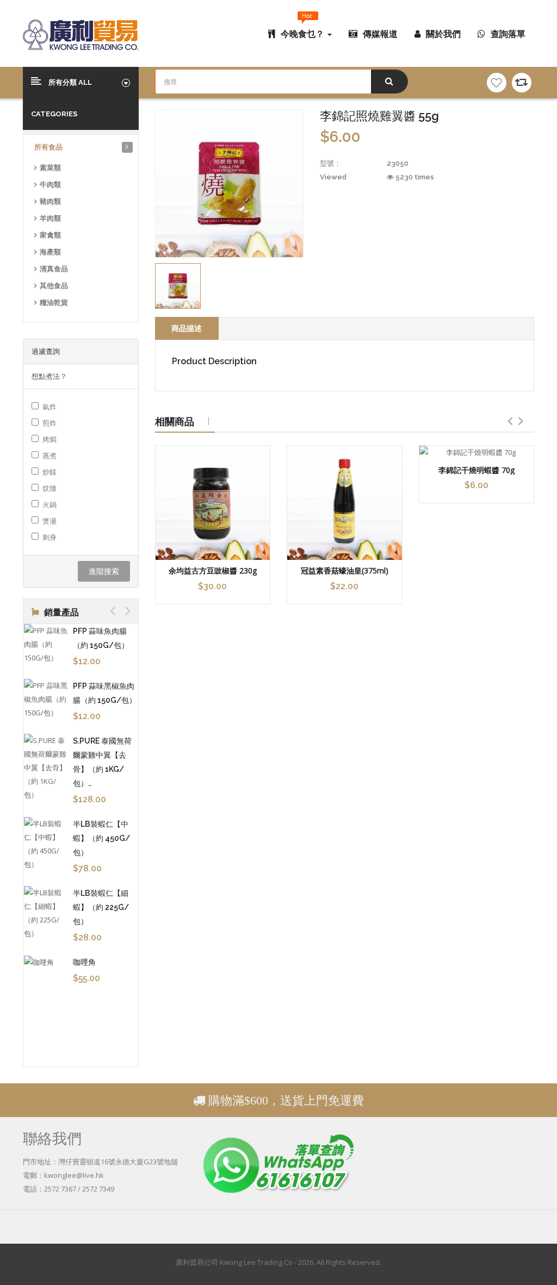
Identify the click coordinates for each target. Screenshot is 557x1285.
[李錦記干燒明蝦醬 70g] (476, 452)
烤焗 (49, 439)
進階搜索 (104, 571)
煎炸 (49, 423)
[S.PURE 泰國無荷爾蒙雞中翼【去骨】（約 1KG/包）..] (45, 768)
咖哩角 (84, 962)
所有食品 (48, 147)
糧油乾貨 (54, 302)
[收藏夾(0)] (496, 82)
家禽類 (50, 235)
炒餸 (49, 472)
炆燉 (49, 488)
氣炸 (49, 406)
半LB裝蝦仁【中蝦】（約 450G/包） (101, 838)
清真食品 (54, 269)
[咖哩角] (45, 962)
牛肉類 (50, 184)
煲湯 (49, 521)
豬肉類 (50, 201)
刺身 (49, 537)
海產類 (50, 252)
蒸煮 (49, 455)
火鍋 (49, 504)
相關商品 (174, 421)
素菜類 (50, 168)
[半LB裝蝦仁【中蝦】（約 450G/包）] (45, 844)
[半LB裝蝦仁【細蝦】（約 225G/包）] (45, 913)
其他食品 (54, 286)
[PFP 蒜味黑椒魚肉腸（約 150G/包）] (45, 699)
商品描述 (186, 328)
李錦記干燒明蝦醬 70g (476, 470)
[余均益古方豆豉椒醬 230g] (213, 503)
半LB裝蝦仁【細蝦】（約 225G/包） (101, 907)
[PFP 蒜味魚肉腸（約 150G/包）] (45, 644)
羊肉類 (50, 218)
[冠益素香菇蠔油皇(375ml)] (344, 503)
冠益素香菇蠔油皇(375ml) (344, 570)
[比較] (521, 82)
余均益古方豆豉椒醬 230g (213, 570)
